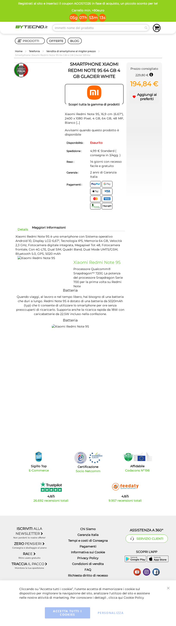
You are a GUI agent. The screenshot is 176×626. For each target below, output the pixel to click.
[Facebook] (156, 571)
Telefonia (35, 51)
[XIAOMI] (94, 94)
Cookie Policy (134, 598)
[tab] (22, 229)
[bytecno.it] (31, 27)
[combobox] (100, 27)
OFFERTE (56, 41)
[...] (77, 123)
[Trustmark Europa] (95, 458)
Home (19, 51)
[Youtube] (137, 571)
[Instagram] (146, 571)
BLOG (74, 41)
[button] (144, 96)
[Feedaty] (125, 486)
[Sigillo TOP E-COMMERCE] (39, 456)
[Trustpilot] (50, 486)
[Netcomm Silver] (80, 458)
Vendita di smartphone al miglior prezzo (71, 51)
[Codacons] (137, 456)
